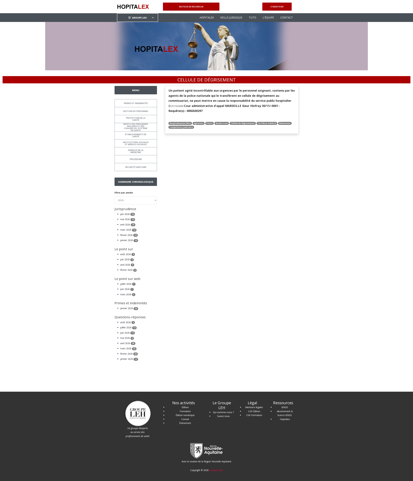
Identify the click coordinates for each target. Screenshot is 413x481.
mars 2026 (127, 229)
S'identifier (277, 6)
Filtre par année (124, 192)
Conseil (185, 419)
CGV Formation (254, 415)
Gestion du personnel (135, 111)
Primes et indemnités (136, 103)
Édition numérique (185, 415)
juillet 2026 (127, 283)
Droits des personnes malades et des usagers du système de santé (135, 127)
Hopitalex (285, 419)
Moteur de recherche (191, 6)
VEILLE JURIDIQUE (231, 17)
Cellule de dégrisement (243, 123)
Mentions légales (254, 407)
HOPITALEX (207, 17)
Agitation (198, 123)
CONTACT (286, 17)
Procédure (136, 159)
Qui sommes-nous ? (223, 412)
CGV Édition (254, 411)
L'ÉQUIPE (268, 17)
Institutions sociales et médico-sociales (136, 143)
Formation (185, 411)
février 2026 (128, 235)
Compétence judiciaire (181, 127)
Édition (185, 407)
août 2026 (127, 254)
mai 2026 (127, 219)
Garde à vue (222, 123)
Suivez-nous (223, 416)
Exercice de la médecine (135, 151)
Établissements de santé (135, 135)
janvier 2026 (128, 240)
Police (209, 123)
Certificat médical (267, 123)
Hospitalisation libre (180, 123)
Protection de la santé (136, 118)
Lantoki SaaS (216, 470)
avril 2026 (127, 224)
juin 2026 (127, 214)
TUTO (252, 17)
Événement (185, 423)
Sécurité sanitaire (135, 167)
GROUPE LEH (139, 17)
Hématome (285, 123)
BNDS (285, 407)
